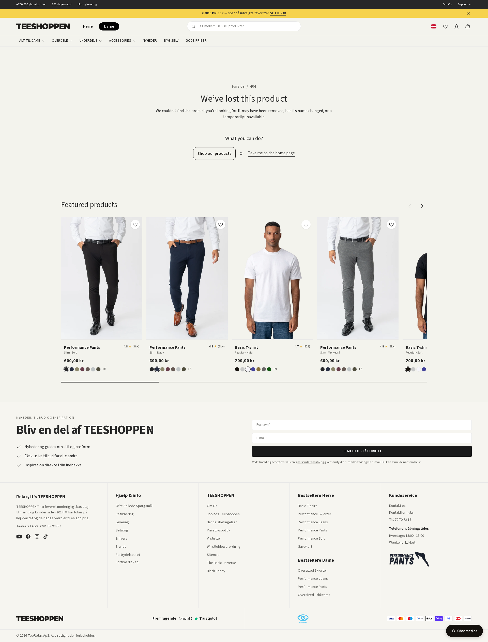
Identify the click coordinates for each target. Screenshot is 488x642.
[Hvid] (248, 369)
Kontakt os (397, 506)
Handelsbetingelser (222, 522)
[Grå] (242, 369)
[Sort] (66, 369)
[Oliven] (77, 369)
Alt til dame (29, 41)
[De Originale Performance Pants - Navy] (187, 278)
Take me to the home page (271, 153)
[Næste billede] (136, 278)
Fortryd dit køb (127, 562)
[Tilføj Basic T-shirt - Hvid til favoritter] (306, 224)
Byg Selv (171, 41)
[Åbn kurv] (468, 26)
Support (463, 4)
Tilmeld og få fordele (362, 451)
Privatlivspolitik (218, 530)
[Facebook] (28, 536)
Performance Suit (311, 539)
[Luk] (469, 13)
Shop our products (214, 153)
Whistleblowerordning (223, 546)
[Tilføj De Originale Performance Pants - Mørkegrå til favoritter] (391, 224)
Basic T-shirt (307, 506)
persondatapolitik (308, 462)
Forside (238, 86)
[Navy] (71, 369)
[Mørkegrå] (264, 369)
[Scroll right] (422, 206)
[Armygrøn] (258, 369)
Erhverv (121, 538)
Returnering (125, 514)
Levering (122, 522)
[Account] (456, 26)
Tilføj (105, 333)
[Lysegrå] (93, 369)
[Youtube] (19, 536)
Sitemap (213, 555)
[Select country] (433, 26)
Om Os (447, 4)
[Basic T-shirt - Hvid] (272, 278)
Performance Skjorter (314, 514)
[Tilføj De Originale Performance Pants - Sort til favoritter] (135, 224)
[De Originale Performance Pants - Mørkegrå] (358, 278)
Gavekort (305, 547)
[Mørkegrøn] (98, 369)
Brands (121, 547)
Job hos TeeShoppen (223, 514)
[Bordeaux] (82, 369)
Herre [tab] (88, 26)
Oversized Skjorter (312, 571)
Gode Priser (196, 41)
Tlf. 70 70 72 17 (400, 519)
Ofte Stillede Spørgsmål (134, 506)
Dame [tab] (109, 26)
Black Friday (216, 571)
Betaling (122, 530)
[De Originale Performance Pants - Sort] (101, 278)
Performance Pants (312, 530)
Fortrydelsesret (128, 555)
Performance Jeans (313, 522)
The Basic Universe (221, 563)
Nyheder (150, 41)
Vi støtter (214, 539)
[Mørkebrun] (87, 369)
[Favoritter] (445, 26)
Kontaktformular (401, 513)
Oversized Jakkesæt (314, 595)
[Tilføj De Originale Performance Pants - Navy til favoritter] (220, 224)
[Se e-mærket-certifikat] (303, 618)
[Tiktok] (45, 536)
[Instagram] (37, 536)
